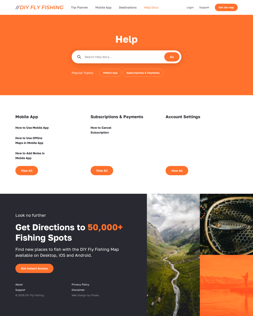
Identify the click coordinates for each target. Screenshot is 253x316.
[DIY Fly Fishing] (39, 7)
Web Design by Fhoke (85, 295)
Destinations (128, 7)
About (19, 284)
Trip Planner (79, 7)
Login (190, 7)
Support (204, 7)
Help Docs (151, 7)
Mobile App (103, 7)
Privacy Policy (80, 284)
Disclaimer (78, 289)
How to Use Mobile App (32, 127)
